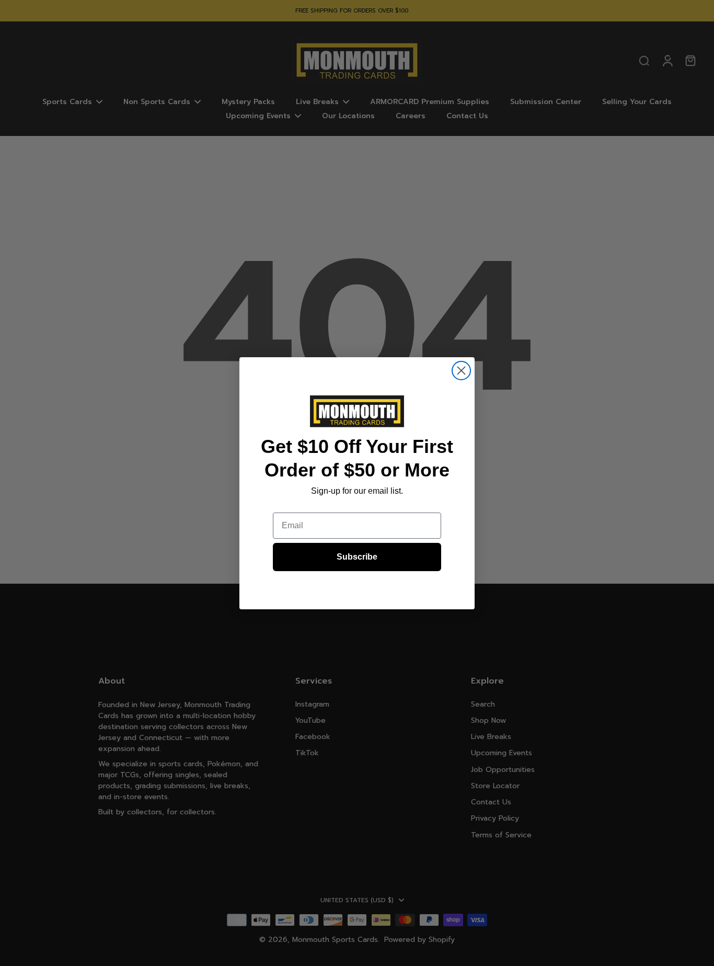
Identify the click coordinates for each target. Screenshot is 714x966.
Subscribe (357, 556)
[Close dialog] (461, 370)
